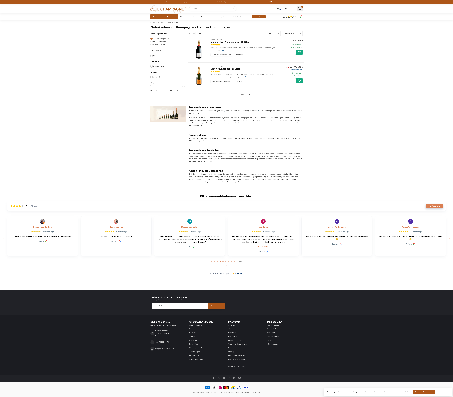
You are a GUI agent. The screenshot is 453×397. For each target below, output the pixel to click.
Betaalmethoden (234, 340)
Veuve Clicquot (159, 45)
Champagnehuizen (196, 325)
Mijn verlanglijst (273, 336)
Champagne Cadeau (197, 348)
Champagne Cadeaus (188, 17)
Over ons (231, 325)
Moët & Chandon (159, 42)
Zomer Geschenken (208, 17)
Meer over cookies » (442, 392)
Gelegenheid (194, 340)
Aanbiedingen (194, 352)
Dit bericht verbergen (423, 392)
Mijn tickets (271, 333)
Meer (223, 50)
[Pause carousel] (226, 265)
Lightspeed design (242, 392)
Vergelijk (239, 54)
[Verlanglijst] (292, 8)
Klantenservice (233, 348)
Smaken (192, 329)
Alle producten (272, 344)
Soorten (192, 336)
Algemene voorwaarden (237, 329)
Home (152, 23)
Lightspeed (231, 392)
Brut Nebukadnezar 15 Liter (225, 69)
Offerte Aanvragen (240, 17)
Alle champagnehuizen (161, 39)
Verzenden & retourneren (237, 344)
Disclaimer (232, 333)
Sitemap (231, 352)
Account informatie (274, 325)
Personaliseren (259, 17)
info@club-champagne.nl (164, 349)
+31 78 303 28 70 (162, 342)
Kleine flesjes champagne (237, 359)
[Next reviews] (449, 238)
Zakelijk (231, 363)
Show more (263, 247)
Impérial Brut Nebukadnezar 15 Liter (230, 42)
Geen (156, 77)
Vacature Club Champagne (238, 367)
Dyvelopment (256, 392)
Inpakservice (225, 17)
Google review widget (219, 273)
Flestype (161, 23)
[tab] (211, 261)
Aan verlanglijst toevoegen (222, 55)
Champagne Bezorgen (236, 355)
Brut (156, 55)
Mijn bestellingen (273, 329)
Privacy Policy (233, 336)
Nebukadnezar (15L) (175, 23)
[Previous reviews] (4, 238)
